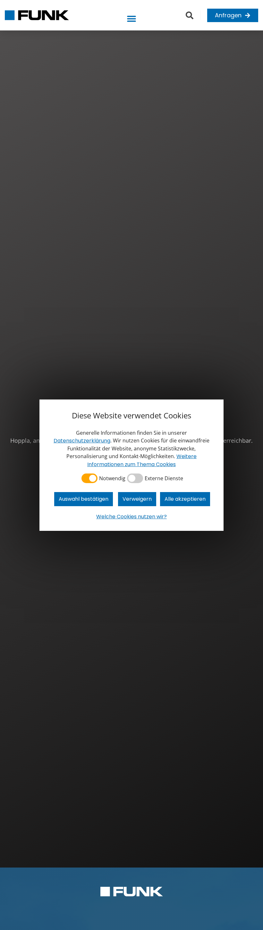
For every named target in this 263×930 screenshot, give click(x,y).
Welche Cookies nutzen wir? (131, 516)
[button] (131, 18)
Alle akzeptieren (185, 499)
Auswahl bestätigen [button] (83, 499)
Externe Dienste (164, 478)
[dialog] (131, 465)
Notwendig (112, 478)
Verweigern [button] (137, 499)
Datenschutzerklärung (82, 440)
